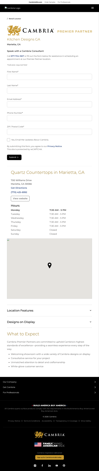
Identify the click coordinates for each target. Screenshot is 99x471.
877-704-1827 (17, 56)
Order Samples (50, 2)
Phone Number (15, 113)
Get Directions (19, 188)
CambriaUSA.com (35, 2)
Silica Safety (86, 421)
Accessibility (47, 421)
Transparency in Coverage (66, 421)
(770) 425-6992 (19, 192)
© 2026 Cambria (49, 417)
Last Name (12, 85)
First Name (12, 72)
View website (20, 198)
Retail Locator (15, 19)
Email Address (14, 99)
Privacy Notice (54, 146)
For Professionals (64, 2)
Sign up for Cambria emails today (49, 457)
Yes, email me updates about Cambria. (30, 140)
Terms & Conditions (32, 421)
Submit (12, 157)
